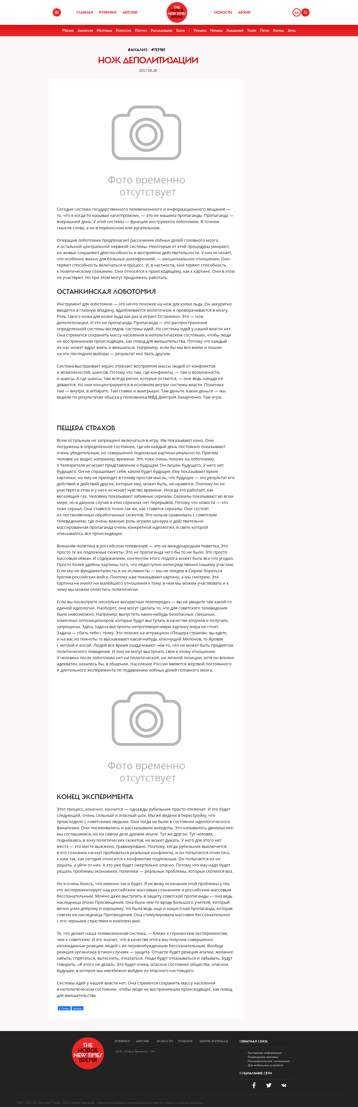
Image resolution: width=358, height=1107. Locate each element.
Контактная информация (265, 1053)
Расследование (162, 30)
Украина (200, 30)
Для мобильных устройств (265, 1065)
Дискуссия (85, 30)
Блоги (180, 30)
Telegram (77, 1008)
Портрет (141, 30)
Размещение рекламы (263, 1057)
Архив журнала (213, 1041)
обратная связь (253, 1041)
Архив (244, 12)
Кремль (278, 30)
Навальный (234, 30)
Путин (264, 30)
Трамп (251, 30)
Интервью (104, 30)
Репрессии (123, 30)
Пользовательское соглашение (269, 1061)
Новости (223, 12)
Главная (84, 12)
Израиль (216, 30)
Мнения (185, 1041)
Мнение (68, 30)
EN (297, 13)
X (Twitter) (64, 1008)
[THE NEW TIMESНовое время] (177, 12)
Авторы (130, 12)
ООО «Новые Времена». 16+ (135, 1051)
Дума (292, 30)
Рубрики (107, 12)
